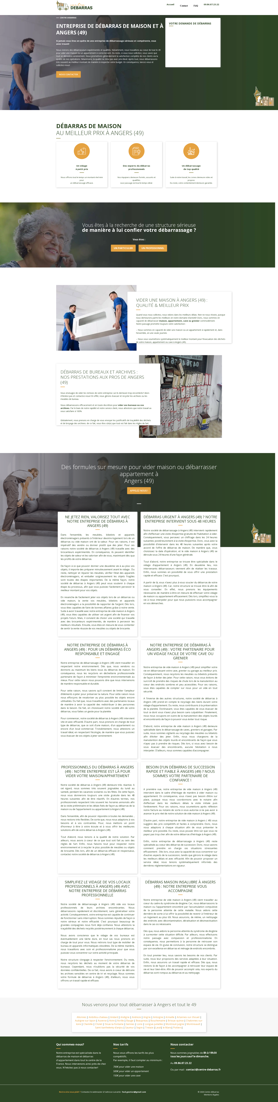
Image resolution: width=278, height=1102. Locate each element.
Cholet (99, 1024)
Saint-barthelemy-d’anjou (109, 1027)
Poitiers (177, 1027)
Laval (158, 1027)
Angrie (147, 1017)
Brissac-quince (175, 1020)
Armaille (170, 1017)
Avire (112, 1020)
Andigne (125, 1017)
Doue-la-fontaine (114, 1024)
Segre (139, 1027)
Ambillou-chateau (98, 1017)
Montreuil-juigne (175, 1024)
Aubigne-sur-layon (85, 1020)
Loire (139, 1024)
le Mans (167, 1027)
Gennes (130, 1024)
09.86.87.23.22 (211, 4)
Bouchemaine (158, 1020)
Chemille (88, 1024)
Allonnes (82, 1017)
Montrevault (193, 1024)
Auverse (102, 1020)
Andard (114, 1017)
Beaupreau (142, 1020)
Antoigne (158, 1017)
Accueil (170, 4)
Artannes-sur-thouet (188, 1017)
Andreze (136, 1017)
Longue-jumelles (154, 1024)
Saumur (129, 1027)
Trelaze (149, 1027)
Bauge (130, 1020)
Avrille (120, 1020)
